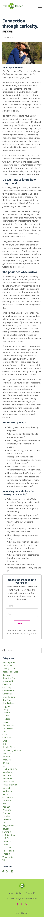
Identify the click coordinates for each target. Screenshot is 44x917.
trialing (6, 853)
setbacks (6, 841)
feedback (6, 719)
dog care (6, 700)
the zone (6, 847)
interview (6, 759)
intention (6, 756)
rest (4, 822)
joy (3, 766)
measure (6, 775)
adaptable (7, 665)
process (6, 813)
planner (6, 806)
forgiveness (8, 725)
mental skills (8, 781)
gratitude (6, 737)
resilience (6, 819)
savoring (6, 832)
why (4, 860)
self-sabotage (8, 835)
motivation (7, 791)
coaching (6, 687)
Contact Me (31, 893)
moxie (5, 794)
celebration (7, 684)
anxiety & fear (9, 668)
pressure (6, 810)
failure (5, 715)
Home (10, 893)
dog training (7, 32)
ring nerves (8, 825)
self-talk (6, 838)
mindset (6, 788)
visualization (8, 857)
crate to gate (8, 697)
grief (4, 740)
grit (4, 744)
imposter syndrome (11, 750)
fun (4, 731)
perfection (7, 800)
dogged (6, 706)
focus (5, 722)
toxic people (8, 850)
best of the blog (10, 671)
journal (5, 762)
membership (8, 778)
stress (5, 844)
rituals (5, 828)
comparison (8, 690)
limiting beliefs (9, 769)
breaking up (8, 681)
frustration (7, 728)
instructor (7, 753)
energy (5, 709)
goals (5, 734)
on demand (7, 797)
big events (7, 675)
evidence (6, 712)
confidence (7, 693)
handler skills (8, 747)
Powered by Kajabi (22, 913)
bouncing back (9, 678)
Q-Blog (19, 893)
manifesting (8, 772)
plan (4, 803)
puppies (6, 816)
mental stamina (9, 784)
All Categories (8, 662)
